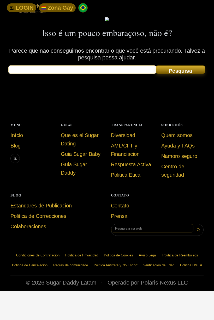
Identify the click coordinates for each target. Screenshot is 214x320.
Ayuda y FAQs (178, 146)
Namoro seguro (179, 156)
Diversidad (123, 135)
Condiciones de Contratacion (38, 255)
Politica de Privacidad (81, 255)
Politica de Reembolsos (180, 255)
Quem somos (177, 135)
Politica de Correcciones (38, 216)
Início (16, 135)
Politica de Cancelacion (29, 265)
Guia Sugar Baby (80, 154)
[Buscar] (198, 230)
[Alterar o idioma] (83, 8)
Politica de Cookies (118, 255)
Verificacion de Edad (158, 265)
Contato (120, 205)
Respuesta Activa (131, 164)
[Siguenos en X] (15, 158)
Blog (15, 146)
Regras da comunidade (70, 265)
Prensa (119, 216)
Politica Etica (125, 175)
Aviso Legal (148, 255)
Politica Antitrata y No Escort (116, 265)
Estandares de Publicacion (41, 205)
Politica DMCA (191, 265)
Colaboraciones (28, 226)
